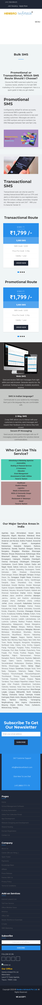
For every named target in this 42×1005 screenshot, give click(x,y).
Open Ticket (6, 857)
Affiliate (4, 869)
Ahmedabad (21, 533)
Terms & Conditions (9, 886)
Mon (16, 702)
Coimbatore (6, 564)
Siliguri (37, 666)
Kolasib (36, 695)
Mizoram (36, 629)
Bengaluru (5, 551)
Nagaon (13, 637)
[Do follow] (3, 959)
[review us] (6, 965)
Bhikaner (5, 554)
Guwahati (18, 588)
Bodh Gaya (34, 556)
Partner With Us (7, 877)
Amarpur (13, 538)
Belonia (37, 549)
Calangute (15, 559)
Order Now (21, 263)
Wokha (19, 705)
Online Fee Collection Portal (12, 815)
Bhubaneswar (20, 554)
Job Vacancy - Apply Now (17, 6)
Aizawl (30, 533)
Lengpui (12, 692)
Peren (26, 705)
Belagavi (29, 549)
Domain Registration (9, 831)
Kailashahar (27, 603)
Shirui (4, 700)
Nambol (13, 700)
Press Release (7, 873)
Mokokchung (6, 708)
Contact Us (6, 835)
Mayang (24, 697)
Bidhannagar (31, 554)
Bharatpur (25, 551)
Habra (31, 588)
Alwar (37, 536)
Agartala (5, 533)
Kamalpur (21, 606)
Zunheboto (36, 705)
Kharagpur (29, 611)
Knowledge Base (8, 865)
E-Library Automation (9, 810)
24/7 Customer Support (22, 758)
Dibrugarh (22, 575)
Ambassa (21, 538)
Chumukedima (33, 702)
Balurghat (16, 546)
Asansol (15, 543)
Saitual (21, 695)
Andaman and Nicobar (10, 541)
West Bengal (35, 689)
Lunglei (4, 692)
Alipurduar (21, 536)
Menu (37, 22)
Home (14, 37)
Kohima (19, 614)
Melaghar (28, 629)
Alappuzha (5, 536)
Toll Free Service (8, 903)
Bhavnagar (36, 551)
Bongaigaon (6, 559)
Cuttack (27, 564)
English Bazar (25, 577)
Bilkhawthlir (20, 692)
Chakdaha (26, 559)
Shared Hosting (7, 827)
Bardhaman (6, 549)
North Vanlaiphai (32, 692)
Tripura (37, 679)
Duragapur (15, 577)
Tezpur (30, 671)
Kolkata (26, 614)
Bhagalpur (15, 551)
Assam (22, 543)
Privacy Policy (7, 882)
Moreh (29, 697)
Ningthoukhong (7, 702)
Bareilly (14, 549)
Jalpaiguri (36, 596)
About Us (5, 849)
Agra (11, 533)
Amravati (29, 538)
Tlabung (5, 695)
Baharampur (6, 546)
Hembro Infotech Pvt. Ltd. (26, 989)
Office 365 (5, 916)
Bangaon (26, 546)
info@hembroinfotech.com (22, 767)
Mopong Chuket (8, 705)
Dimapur (29, 575)
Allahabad (30, 536)
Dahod (15, 567)
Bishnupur (36, 697)
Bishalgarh (23, 556)
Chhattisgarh (23, 562)
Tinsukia (25, 676)
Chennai (5, 562)
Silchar (30, 666)
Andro (17, 697)
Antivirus (5, 912)
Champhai (12, 695)
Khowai (36, 611)
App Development (8, 819)
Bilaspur (15, 556)
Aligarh (13, 536)
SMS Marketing (7, 928)
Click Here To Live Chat (22, 776)
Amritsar (37, 538)
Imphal (22, 593)
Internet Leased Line (9, 899)
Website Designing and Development (15, 823)
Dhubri (12, 697)
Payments (5, 861)
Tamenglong (35, 700)
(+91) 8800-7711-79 (22, 786)
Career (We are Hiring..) (10, 853)
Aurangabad (33, 543)
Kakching (23, 700)
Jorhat (4, 603)
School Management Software (13, 806)
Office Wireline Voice (9, 907)
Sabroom (36, 658)
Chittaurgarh (35, 562)
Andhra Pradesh (25, 541)
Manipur (14, 627)
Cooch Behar (17, 564)
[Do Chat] (18, 959)
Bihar (38, 554)
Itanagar (37, 593)
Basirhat (21, 549)
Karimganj (5, 697)
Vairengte (28, 695)
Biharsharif (5, 556)
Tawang (15, 708)
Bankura (37, 546)
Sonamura (19, 669)
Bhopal (11, 554)
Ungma (23, 702)
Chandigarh (36, 559)
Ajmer (38, 533)
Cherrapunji (13, 562)
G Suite (4, 924)
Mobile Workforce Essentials (12, 920)
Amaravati (5, 538)
